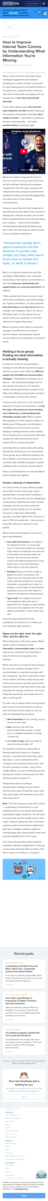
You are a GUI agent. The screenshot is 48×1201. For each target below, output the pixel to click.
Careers (8, 1146)
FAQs (7, 1124)
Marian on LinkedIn (30, 852)
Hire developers (11, 1115)
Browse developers (12, 1118)
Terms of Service (25, 1063)
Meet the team (11, 1143)
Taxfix (35, 180)
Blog (7, 1149)
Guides (8, 1127)
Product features (11, 1130)
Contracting (10, 1121)
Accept (24, 1195)
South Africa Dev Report (14, 1159)
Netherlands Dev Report (14, 1156)
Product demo (10, 1137)
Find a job (9, 1165)
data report (13, 13)
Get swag (9, 1153)
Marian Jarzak (9, 76)
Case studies (10, 1134)
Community (9, 1175)
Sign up (24, 1097)
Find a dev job (33, 3)
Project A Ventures (19, 180)
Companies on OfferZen (14, 1178)
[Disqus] (24, 912)
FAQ (7, 1168)
